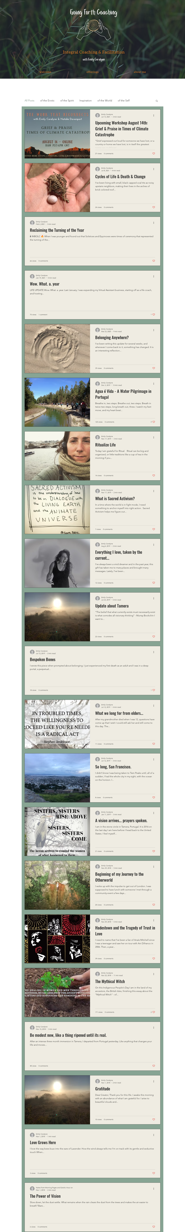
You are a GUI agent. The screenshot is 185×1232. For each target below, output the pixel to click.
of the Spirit (67, 100)
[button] (92, 71)
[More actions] (154, 115)
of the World (104, 100)
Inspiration (85, 100)
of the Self (124, 100)
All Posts (29, 100)
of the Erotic (47, 100)
